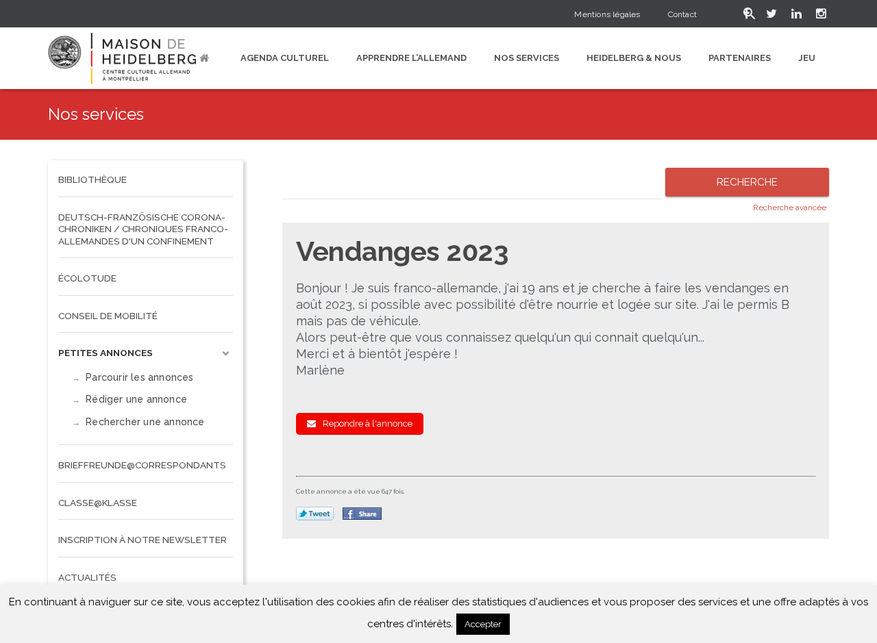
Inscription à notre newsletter (142, 539)
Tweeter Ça (315, 514)
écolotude (87, 278)
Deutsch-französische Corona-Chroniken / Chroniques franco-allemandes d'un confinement (143, 229)
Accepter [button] (483, 624)
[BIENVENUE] (206, 58)
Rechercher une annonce (145, 421)
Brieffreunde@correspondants (142, 464)
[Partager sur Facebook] (362, 513)
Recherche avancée (789, 207)
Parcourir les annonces (139, 377)
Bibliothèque (92, 179)
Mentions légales (607, 14)
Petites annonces (105, 352)
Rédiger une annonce (136, 399)
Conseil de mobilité (108, 315)
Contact (682, 14)
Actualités (87, 577)
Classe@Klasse (97, 502)
